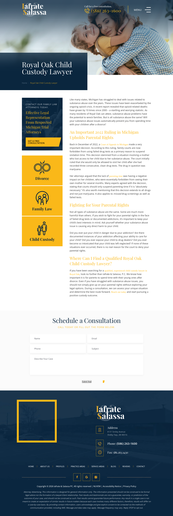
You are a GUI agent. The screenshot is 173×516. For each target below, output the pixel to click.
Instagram (96, 477)
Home (31, 466)
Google (86, 477)
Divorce (42, 170)
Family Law (42, 201)
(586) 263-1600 (106, 10)
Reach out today (118, 292)
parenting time (116, 176)
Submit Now (86, 382)
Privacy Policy (129, 486)
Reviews (126, 466)
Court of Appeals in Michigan (114, 144)
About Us (45, 466)
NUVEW (97, 486)
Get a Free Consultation (36, 142)
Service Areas (97, 466)
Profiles (60, 466)
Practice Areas (78, 466)
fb (77, 477)
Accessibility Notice (112, 486)
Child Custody (42, 231)
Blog (113, 466)
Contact (141, 466)
